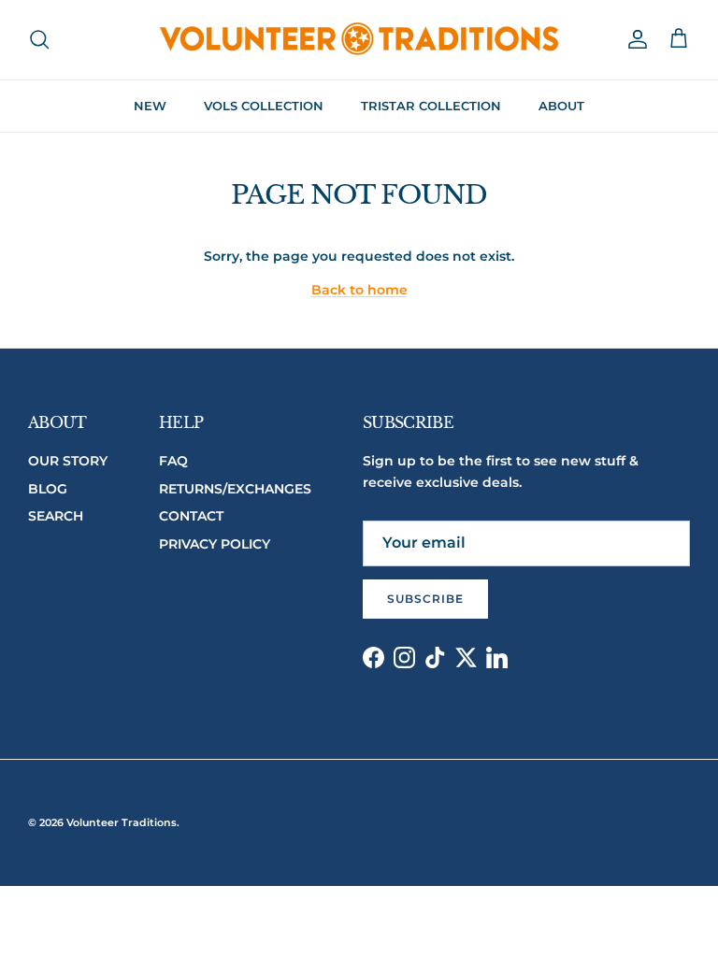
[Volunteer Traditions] (359, 40)
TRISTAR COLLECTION (431, 105)
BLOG (47, 488)
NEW (150, 105)
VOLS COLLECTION (263, 105)
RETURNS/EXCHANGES (235, 488)
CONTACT (191, 515)
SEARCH (55, 515)
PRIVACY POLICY (214, 544)
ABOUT (561, 105)
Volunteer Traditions (121, 822)
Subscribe (425, 599)
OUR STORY (68, 460)
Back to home (359, 289)
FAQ (173, 460)
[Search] (39, 39)
